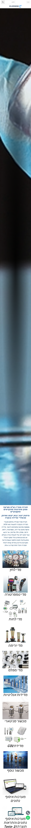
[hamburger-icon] (28, 2)
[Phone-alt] (28, 813)
